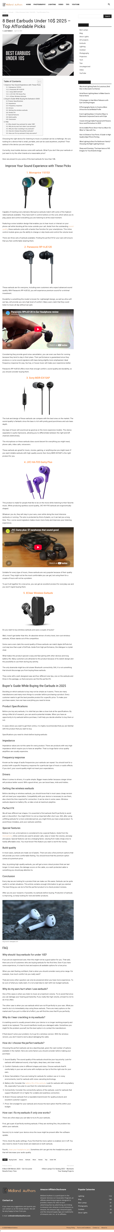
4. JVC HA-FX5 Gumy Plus (16, 94)
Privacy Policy (71, 1228)
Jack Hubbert (8, 31)
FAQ (6, 122)
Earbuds (10, 12)
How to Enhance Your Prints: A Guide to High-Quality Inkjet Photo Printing (95, 136)
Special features (13, 115)
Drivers (11, 108)
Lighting (52, 4)
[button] (109, 5)
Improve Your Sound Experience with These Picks (23, 85)
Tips (67, 4)
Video (60, 4)
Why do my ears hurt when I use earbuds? (22, 126)
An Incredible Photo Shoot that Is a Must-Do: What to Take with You (95, 129)
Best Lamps (83, 30)
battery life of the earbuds (35, 1083)
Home (28, 4)
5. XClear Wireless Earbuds (17, 96)
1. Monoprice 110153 (14, 87)
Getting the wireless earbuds (18, 110)
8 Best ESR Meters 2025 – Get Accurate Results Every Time (17, 1170)
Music (34, 1159)
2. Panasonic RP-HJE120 (16, 89)
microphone (7, 836)
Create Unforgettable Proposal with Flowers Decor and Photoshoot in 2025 (95, 122)
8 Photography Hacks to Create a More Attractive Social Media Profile (93, 108)
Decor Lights (84, 36)
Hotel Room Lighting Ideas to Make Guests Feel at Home (94, 94)
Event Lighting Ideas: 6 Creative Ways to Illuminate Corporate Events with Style (93, 115)
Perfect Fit (12, 112)
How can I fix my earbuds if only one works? (23, 133)
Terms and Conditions (84, 1228)
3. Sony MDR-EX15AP (15, 92)
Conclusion (12, 119)
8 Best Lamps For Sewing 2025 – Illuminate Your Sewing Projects (58, 1170)
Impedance (12, 103)
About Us (104, 1228)
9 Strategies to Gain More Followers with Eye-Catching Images (93, 101)
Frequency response (15, 105)
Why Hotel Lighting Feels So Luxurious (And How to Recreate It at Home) (94, 88)
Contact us (96, 1228)
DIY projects (83, 40)
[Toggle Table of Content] (38, 82)
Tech (81, 60)
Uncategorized (84, 66)
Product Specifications (15, 101)
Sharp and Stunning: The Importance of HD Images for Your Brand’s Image (94, 150)
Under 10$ (53, 1159)
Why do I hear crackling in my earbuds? (21, 129)
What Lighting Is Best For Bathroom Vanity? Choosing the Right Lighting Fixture (94, 143)
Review (40, 1159)
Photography (40, 4)
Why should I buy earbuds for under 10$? (21, 124)
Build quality (13, 117)
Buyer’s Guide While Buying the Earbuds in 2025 (22, 99)
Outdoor (82, 50)
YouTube (75, 4)
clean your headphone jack (19, 1149)
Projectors (83, 56)
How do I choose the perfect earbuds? (21, 131)
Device (21, 1159)
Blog (81, 33)
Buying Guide (13, 1159)
